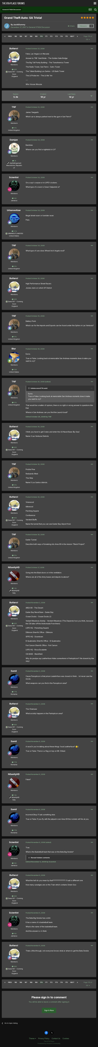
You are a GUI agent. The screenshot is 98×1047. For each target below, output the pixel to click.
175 (66, 36)
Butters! (13, 48)
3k (15, 161)
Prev (10, 36)
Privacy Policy (43, 1038)
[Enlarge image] (76, 747)
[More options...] (92, 48)
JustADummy (19, 25)
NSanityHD (14, 567)
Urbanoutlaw (14, 210)
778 (15, 692)
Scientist (14, 177)
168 (31, 36)
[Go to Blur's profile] (14, 357)
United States (14, 236)
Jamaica (14, 200)
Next (72, 36)
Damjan (14, 140)
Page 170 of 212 (88, 37)
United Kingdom (14, 130)
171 (46, 36)
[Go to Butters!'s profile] (14, 57)
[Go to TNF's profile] (14, 115)
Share (72, 26)
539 (15, 369)
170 (41, 36)
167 (26, 36)
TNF (14, 107)
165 (15, 36)
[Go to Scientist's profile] (14, 185)
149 (15, 198)
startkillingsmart (15, 163)
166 (20, 36)
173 (56, 36)
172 (51, 36)
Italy (14, 593)
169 (36, 36)
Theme (32, 1038)
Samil (14, 671)
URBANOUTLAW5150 (15, 233)
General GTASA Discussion (39, 27)
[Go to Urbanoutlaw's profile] (14, 218)
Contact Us (56, 1038)
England (14, 76)
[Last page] (77, 36)
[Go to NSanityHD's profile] (14, 575)
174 (61, 36)
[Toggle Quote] (29, 388)
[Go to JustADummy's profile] (6, 26)
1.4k (15, 588)
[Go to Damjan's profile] (14, 148)
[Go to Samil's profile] (14, 679)
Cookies (66, 1038)
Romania (14, 694)
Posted (35, 49)
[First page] (5, 36)
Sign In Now (49, 1010)
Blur (14, 348)
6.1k (15, 128)
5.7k (15, 231)
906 (15, 69)
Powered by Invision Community (49, 1043)
